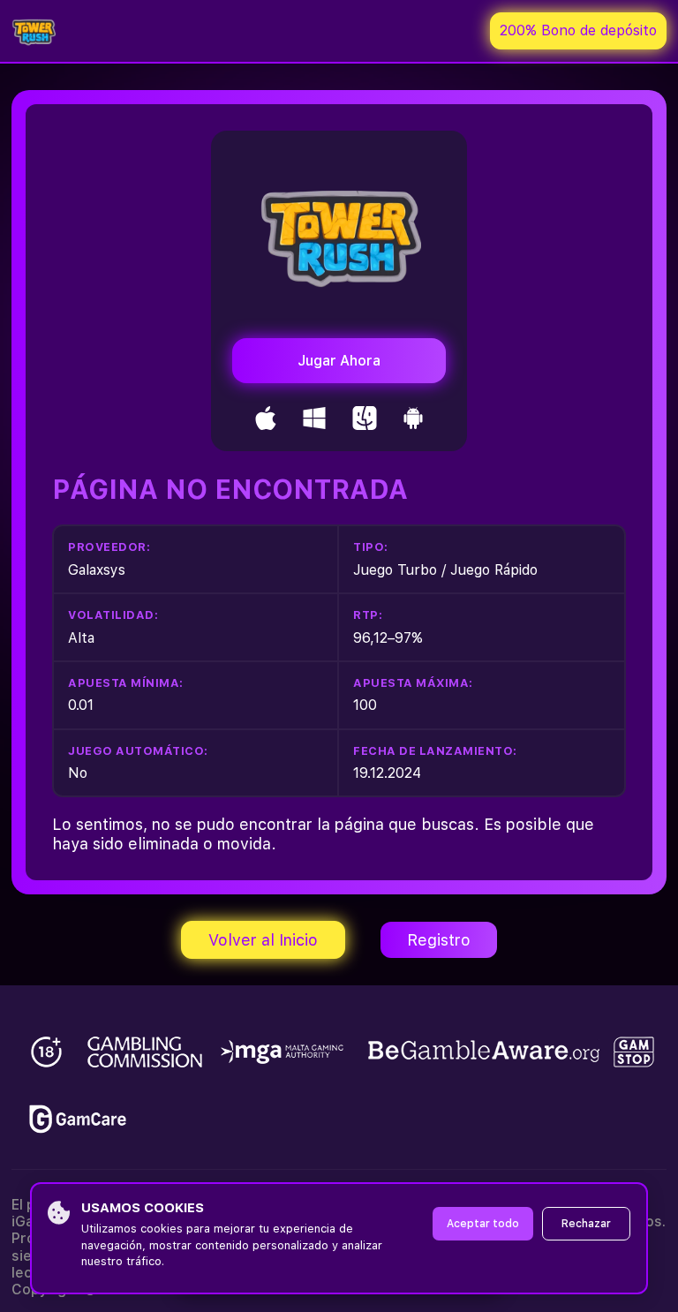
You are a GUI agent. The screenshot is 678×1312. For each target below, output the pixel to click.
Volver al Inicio (263, 940)
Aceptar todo (483, 1224)
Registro (439, 940)
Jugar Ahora (339, 360)
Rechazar (586, 1224)
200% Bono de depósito (578, 30)
